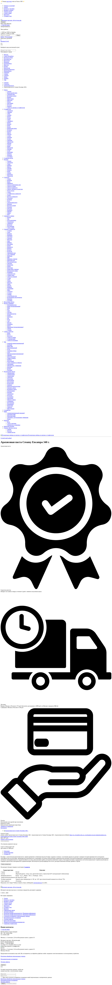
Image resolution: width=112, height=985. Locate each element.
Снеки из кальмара (12, 340)
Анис (8, 232)
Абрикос (9, 112)
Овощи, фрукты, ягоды (10, 428)
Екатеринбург (8, 63)
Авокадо (9, 407)
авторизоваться (37, 882)
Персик (9, 134)
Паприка (9, 299)
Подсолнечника (11, 220)
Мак (8, 257)
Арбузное (10, 377)
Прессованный (11, 356)
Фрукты (9, 431)
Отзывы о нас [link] (8, 16)
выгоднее (9, 1)
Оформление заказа (9, 910)
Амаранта (10, 223)
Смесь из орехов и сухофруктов (16, 107)
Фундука (9, 395)
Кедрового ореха (12, 389)
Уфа (5, 80)
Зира (8, 241)
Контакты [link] (6, 14)
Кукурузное (10, 382)
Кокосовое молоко (9, 426)
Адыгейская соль (12, 296)
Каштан (9, 106)
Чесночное (10, 398)
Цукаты (6, 159)
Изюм (8, 122)
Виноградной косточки (13, 386)
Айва (8, 113)
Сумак (9, 278)
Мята (8, 290)
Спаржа (9, 330)
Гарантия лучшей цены (10, 923)
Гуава (8, 150)
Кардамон (10, 244)
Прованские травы (12, 270)
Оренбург (6, 72)
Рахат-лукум (10, 190)
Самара (6, 74)
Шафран (9, 287)
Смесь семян (10, 227)
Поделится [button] (4, 828)
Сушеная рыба (11, 339)
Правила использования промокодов (14, 922)
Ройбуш (9, 359)
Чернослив (10, 141)
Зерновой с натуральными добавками (17, 417)
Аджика (9, 230)
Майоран (9, 256)
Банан (9, 116)
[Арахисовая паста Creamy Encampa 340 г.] (16, 830)
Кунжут (9, 250)
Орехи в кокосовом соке (14, 184)
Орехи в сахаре (11, 186)
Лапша (9, 328)
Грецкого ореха (11, 388)
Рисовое (9, 392)
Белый (9, 368)
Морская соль (11, 260)
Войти (2, 37)
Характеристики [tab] (8, 852)
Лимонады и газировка (13, 425)
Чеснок (9, 285)
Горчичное (10, 379)
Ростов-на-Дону (8, 57)
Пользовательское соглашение (12, 917)
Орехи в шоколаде (12, 187)
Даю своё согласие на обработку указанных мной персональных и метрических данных (27, 977)
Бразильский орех (12, 93)
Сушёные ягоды (8, 158)
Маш (8, 308)
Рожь (8, 319)
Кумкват (9, 130)
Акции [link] (6, 7)
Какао (9, 419)
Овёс (8, 310)
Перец (9, 266)
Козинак (9, 180)
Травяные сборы (11, 351)
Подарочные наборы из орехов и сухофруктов (41, 435)
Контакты (6, 906)
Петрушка (10, 267)
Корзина (6, 908)
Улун (8, 352)
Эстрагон (9, 291)
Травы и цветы (11, 358)
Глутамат (9, 300)
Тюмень (6, 78)
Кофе (5, 411)
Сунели (9, 293)
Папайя (9, 149)
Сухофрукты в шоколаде (14, 193)
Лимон (9, 144)
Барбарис (9, 235)
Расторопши (10, 226)
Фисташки (10, 103)
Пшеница (10, 316)
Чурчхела (9, 198)
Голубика (9, 156)
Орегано (9, 263)
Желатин (9, 239)
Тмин (8, 279)
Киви (8, 125)
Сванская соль (11, 273)
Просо (9, 325)
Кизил (9, 127)
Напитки (6, 420)
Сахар (9, 192)
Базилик (9, 233)
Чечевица (10, 324)
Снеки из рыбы (11, 337)
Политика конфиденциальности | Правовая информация (20, 913)
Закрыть (3, 983)
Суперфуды (7, 410)
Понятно (3, 964)
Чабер (8, 284)
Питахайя (10, 152)
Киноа (9, 217)
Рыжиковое (10, 404)
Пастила (9, 208)
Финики (9, 137)
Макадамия (10, 98)
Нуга (8, 201)
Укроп (9, 281)
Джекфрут (10, 121)
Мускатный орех (12, 262)
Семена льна (10, 275)
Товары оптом (8, 903)
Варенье (9, 204)
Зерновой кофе (11, 414)
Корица (9, 248)
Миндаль (9, 100)
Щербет (9, 211)
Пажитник (10, 265)
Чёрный (9, 355)
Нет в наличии (4, 841)
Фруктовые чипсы (9, 302)
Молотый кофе (11, 416)
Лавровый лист (11, 253)
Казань (6, 66)
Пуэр (8, 349)
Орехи (6, 90)
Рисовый (9, 370)
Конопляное (10, 380)
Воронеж (6, 62)
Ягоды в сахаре (11, 205)
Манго (9, 133)
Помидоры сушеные (13, 269)
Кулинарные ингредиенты (14, 297)
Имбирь (9, 165)
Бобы (8, 333)
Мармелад (10, 183)
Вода (8, 422)
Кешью (9, 97)
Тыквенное (10, 393)
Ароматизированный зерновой (16, 413)
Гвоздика (9, 236)
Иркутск (6, 65)
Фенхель (9, 282)
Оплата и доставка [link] (9, 8)
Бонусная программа (10, 920)
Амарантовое (11, 374)
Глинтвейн (10, 288)
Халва (9, 195)
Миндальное (10, 408)
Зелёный (9, 345)
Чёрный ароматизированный (15, 353)
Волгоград (7, 60)
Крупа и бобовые (9, 303)
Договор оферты (8, 919)
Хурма (9, 139)
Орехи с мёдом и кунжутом (15, 189)
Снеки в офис (8, 904)
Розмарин (10, 272)
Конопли (9, 224)
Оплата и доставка (9, 900)
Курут (9, 334)
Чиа (8, 219)
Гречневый (10, 364)
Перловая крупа (11, 313)
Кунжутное (10, 383)
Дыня (8, 119)
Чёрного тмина (11, 399)
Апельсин (10, 110)
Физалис (9, 155)
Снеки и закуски (8, 331)
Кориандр (10, 247)
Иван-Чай (10, 346)
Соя (8, 321)
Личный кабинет (8, 911)
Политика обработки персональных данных (13, 956)
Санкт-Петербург (9, 56)
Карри (9, 245)
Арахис (9, 91)
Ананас (9, 115)
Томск (5, 77)
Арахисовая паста (12, 202)
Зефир (9, 213)
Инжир (9, 124)
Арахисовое (10, 376)
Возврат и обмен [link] (8, 10)
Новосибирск (7, 71)
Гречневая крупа (11, 305)
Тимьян (9, 294)
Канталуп (10, 174)
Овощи (9, 429)
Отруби (9, 312)
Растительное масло (9, 371)
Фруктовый (10, 361)
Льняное (9, 385)
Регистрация (8, 37)
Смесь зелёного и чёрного (14, 362)
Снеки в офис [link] (8, 13)
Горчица (9, 238)
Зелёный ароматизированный (15, 343)
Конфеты (9, 210)
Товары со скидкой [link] (9, 5)
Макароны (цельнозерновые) (15, 327)
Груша (9, 118)
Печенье (9, 207)
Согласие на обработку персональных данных (17, 916)
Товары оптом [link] (8, 11)
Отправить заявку (11, 983)
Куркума (9, 251)
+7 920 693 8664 (5, 25)
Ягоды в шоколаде (12, 196)
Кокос (8, 146)
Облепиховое (11, 391)
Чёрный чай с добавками (14, 365)
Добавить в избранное (7, 826)
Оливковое (10, 401)
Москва (6, 54)
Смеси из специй (12, 276)
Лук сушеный (11, 254)
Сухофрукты (7, 109)
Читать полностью (5, 864)
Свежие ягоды (11, 432)
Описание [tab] (7, 851)
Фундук (9, 104)
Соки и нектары (11, 423)
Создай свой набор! (6, 438)
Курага (9, 131)
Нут (8, 309)
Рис (8, 318)
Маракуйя (10, 147)
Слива (9, 136)
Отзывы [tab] (7, 854)
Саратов (6, 75)
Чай (5, 342)
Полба (9, 315)
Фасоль (9, 322)
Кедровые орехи (11, 96)
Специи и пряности (9, 229)
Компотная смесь (12, 128)
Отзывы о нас (8, 907)
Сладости (6, 177)
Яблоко (9, 143)
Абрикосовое (11, 373)
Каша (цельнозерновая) (13, 306)
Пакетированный (12, 348)
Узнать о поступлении (7, 839)
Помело (9, 153)
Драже (9, 179)
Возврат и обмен (8, 901)
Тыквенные (10, 222)
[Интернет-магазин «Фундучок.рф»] (11, 20)
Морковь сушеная (12, 259)
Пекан (9, 101)
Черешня (9, 140)
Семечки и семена (9, 216)
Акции (6, 898)
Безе (8, 214)
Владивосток (7, 59)
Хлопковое (10, 396)
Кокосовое (10, 405)
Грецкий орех (11, 94)
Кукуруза (9, 336)
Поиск (18, 35)
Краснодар (7, 68)
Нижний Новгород (9, 69)
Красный (9, 367)
